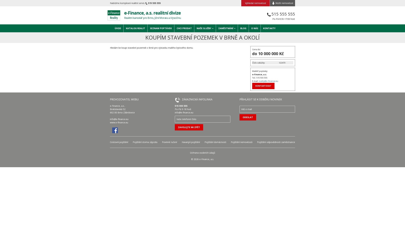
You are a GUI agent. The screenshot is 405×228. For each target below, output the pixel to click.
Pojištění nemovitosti (241, 142)
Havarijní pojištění (191, 142)
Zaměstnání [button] (226, 28)
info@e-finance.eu (119, 119)
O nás (254, 28)
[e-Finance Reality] (114, 15)
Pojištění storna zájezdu (145, 142)
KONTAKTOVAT (263, 86)
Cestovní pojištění (119, 142)
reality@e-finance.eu (268, 81)
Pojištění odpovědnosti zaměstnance (276, 142)
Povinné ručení (169, 142)
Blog (243, 28)
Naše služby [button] (204, 28)
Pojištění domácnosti (215, 142)
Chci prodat (184, 28)
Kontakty (269, 28)
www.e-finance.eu (119, 122)
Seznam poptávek (161, 28)
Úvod (118, 28)
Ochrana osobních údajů (202, 152)
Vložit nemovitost (284, 3)
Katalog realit (135, 28)
